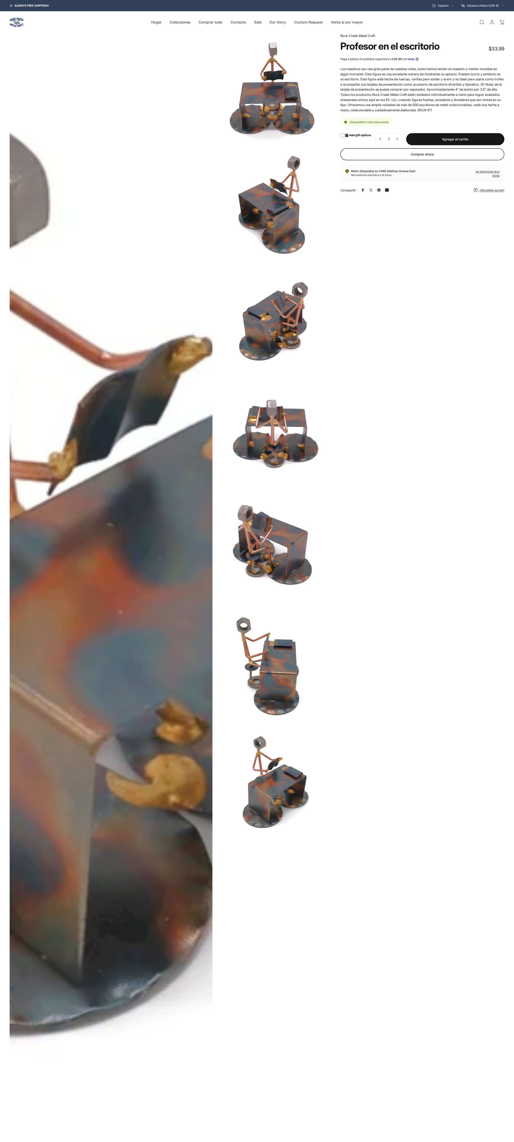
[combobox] (443, 5)
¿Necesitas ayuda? (491, 190)
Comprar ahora (422, 154)
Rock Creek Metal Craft (357, 36)
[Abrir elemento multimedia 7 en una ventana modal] (272, 667)
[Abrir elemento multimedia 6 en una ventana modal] (272, 551)
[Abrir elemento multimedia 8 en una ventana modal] (272, 782)
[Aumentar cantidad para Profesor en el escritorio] (398, 139)
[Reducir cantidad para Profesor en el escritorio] (379, 139)
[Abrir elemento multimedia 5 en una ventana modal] (272, 435)
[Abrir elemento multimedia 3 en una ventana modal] (272, 204)
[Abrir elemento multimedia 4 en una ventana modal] (272, 320)
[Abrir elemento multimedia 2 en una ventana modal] (272, 89)
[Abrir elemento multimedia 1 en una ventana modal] (111, 585)
